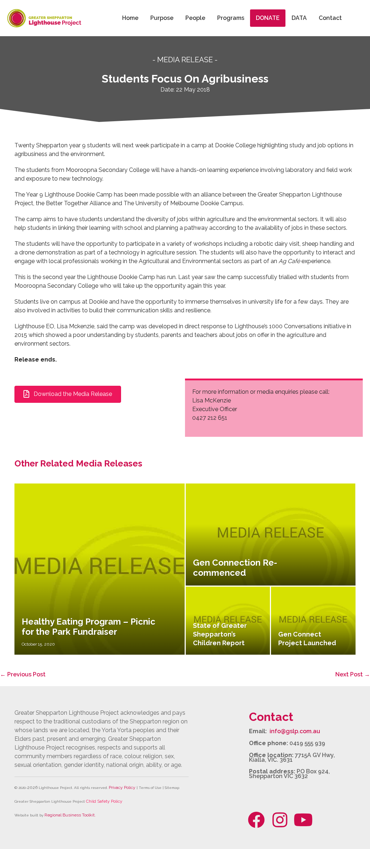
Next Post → (352, 674)
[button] (256, 820)
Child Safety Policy (104, 801)
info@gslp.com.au (295, 731)
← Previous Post (23, 674)
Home (130, 17)
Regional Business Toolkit (69, 815)
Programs (230, 17)
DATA (299, 17)
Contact (330, 17)
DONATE (268, 17)
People (195, 17)
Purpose (161, 17)
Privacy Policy (122, 787)
